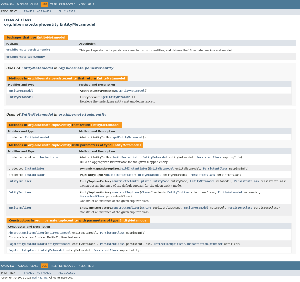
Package (22, 4)
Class (34, 4)
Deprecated (67, 4)
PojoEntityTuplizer (23, 250)
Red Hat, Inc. (40, 277)
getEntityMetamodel (129, 90)
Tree (53, 4)
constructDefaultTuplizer (131, 181)
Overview (7, 4)
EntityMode (161, 181)
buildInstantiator (127, 157)
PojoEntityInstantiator (26, 244)
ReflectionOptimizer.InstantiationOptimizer (188, 244)
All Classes (67, 11)
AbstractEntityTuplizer (26, 232)
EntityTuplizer (20, 181)
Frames (29, 11)
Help (91, 4)
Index (82, 4)
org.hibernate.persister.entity (28, 49)
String (146, 207)
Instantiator (49, 157)
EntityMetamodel (51, 37)
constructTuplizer (126, 192)
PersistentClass (209, 157)
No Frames (44, 11)
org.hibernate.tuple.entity (25, 56)
